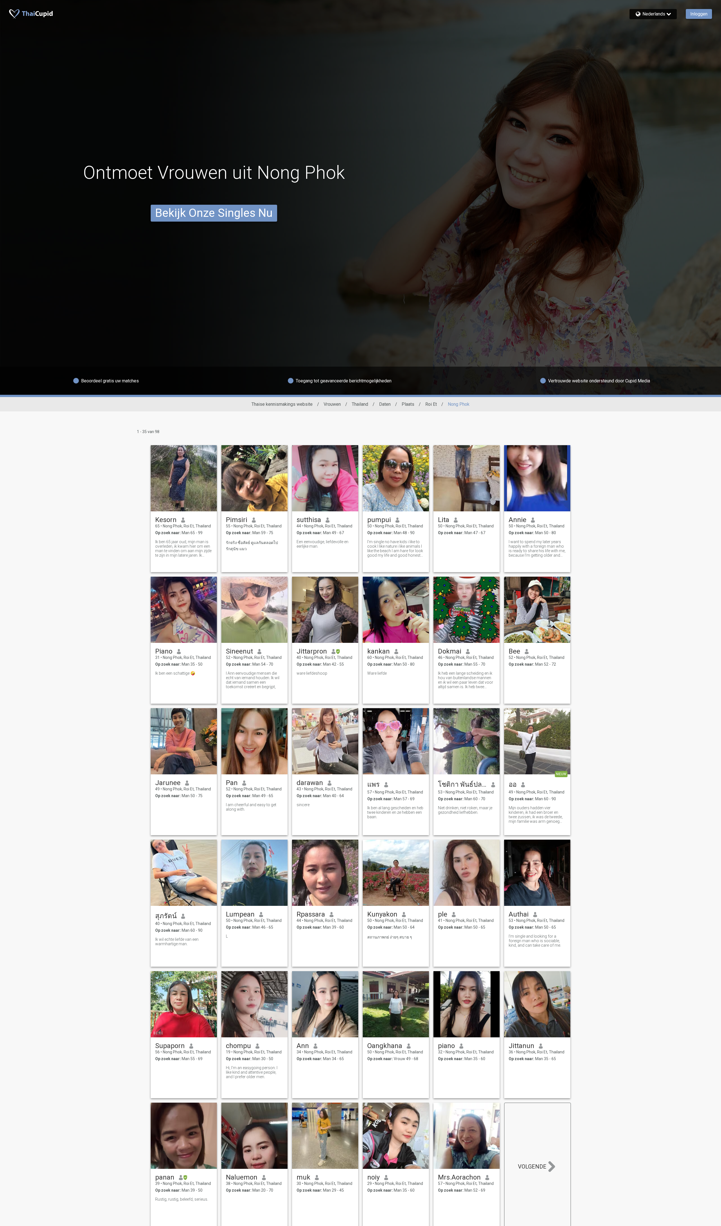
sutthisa (309, 520)
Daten (385, 404)
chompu (238, 1046)
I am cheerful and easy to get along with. (251, 807)
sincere (303, 805)
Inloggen (698, 14)
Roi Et (431, 404)
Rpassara (311, 914)
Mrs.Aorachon (459, 1177)
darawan (310, 783)
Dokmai (449, 651)
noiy (373, 1177)
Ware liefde (377, 673)
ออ (513, 784)
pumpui (379, 520)
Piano (163, 651)
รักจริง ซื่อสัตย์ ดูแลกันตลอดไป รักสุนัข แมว (252, 545)
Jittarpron (312, 651)
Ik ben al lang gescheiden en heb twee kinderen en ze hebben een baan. (395, 812)
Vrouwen (332, 404)
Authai (519, 914)
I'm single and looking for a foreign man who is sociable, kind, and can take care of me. (535, 941)
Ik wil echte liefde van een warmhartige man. (177, 941)
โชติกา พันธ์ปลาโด (462, 784)
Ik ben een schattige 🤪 (175, 673)
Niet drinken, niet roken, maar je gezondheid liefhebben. (465, 810)
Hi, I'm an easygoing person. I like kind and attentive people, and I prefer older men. (251, 1072)
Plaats (408, 404)
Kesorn (166, 520)
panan (164, 1177)
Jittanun (521, 1046)
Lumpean (240, 914)
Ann (303, 1046)
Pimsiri (236, 520)
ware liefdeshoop (312, 673)
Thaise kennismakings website (282, 404)
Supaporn (170, 1046)
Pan (232, 783)
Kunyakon (382, 914)
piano (446, 1046)
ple (442, 914)
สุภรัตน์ (166, 916)
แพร (373, 784)
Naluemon (241, 1177)
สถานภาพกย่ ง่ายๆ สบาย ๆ (389, 937)
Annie (517, 520)
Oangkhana (384, 1046)
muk (303, 1177)
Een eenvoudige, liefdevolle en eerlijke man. (322, 544)
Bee (514, 651)
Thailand (360, 404)
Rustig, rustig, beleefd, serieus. (181, 1199)
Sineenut (239, 651)
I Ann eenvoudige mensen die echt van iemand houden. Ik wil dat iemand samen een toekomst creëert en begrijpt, (252, 680)
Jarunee (168, 783)
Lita (443, 520)
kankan (378, 651)
